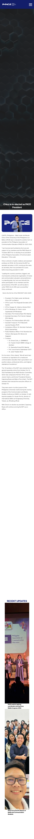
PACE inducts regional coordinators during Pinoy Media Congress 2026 (16, 706)
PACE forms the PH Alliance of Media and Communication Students (17, 812)
